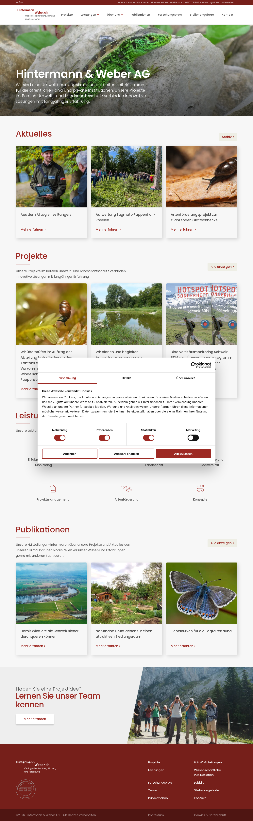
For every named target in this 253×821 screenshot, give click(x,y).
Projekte (67, 15)
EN (21, 2)
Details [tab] (126, 378)
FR (17, 2)
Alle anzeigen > (222, 266)
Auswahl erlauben (126, 453)
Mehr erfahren (35, 719)
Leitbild (199, 782)
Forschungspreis (170, 15)
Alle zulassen (183, 453)
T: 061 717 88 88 (190, 2)
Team (152, 790)
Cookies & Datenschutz (210, 815)
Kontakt (227, 15)
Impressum (156, 815)
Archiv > (228, 137)
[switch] (104, 438)
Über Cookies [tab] (185, 378)
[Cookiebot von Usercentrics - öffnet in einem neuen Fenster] (194, 365)
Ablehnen (69, 453)
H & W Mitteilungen (208, 762)
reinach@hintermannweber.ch (219, 2)
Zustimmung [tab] (67, 378)
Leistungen (156, 770)
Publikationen (140, 15)
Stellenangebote (202, 15)
